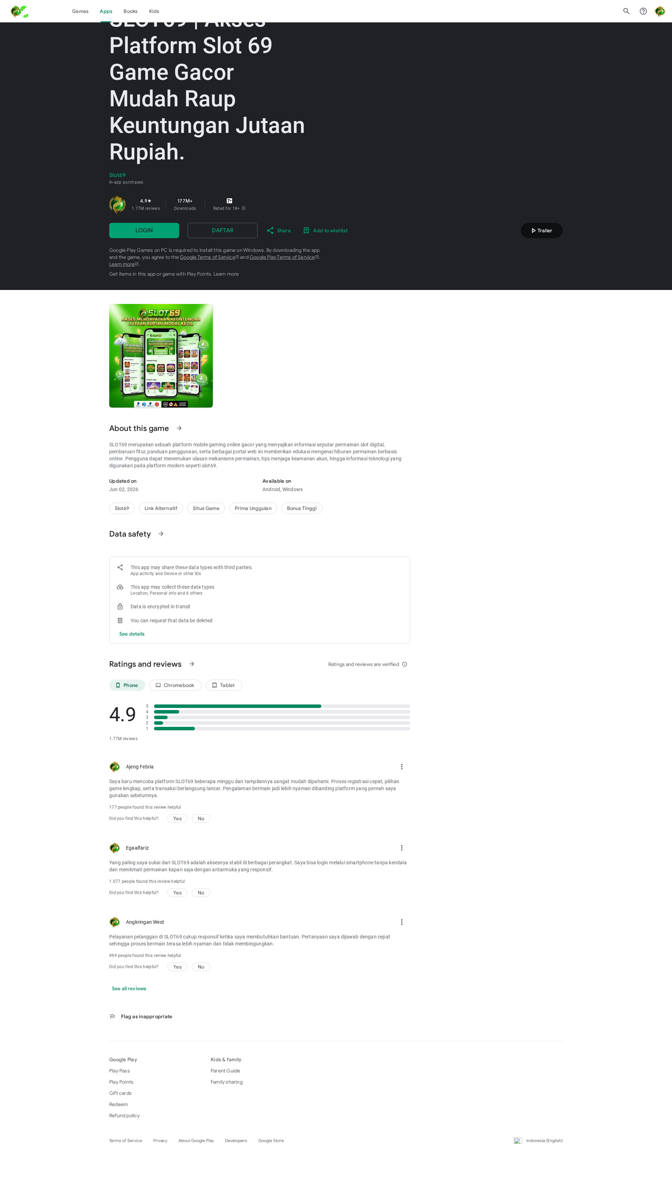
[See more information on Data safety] (161, 533)
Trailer (540, 230)
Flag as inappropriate (140, 1016)
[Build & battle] (206, 508)
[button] (243, 208)
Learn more (122, 264)
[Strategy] (161, 508)
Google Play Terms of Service (282, 257)
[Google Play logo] (36, 11)
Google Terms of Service (207, 257)
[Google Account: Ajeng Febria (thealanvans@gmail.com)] (660, 11)
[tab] (80, 11)
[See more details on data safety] (132, 633)
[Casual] (253, 508)
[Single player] (302, 508)
